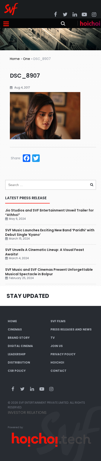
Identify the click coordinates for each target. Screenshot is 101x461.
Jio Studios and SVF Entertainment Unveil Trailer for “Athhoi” (49, 212)
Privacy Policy (62, 354)
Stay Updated (28, 296)
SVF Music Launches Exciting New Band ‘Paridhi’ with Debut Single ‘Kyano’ (49, 232)
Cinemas (15, 329)
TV (52, 338)
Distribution (19, 362)
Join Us (56, 346)
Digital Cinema (20, 346)
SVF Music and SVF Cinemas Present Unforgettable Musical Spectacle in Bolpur (49, 271)
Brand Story (19, 338)
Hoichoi (57, 362)
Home (15, 58)
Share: (16, 158)
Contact (58, 371)
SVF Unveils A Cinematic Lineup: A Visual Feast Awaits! (44, 252)
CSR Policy (17, 371)
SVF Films (58, 321)
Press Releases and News (71, 329)
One (26, 58)
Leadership (17, 354)
